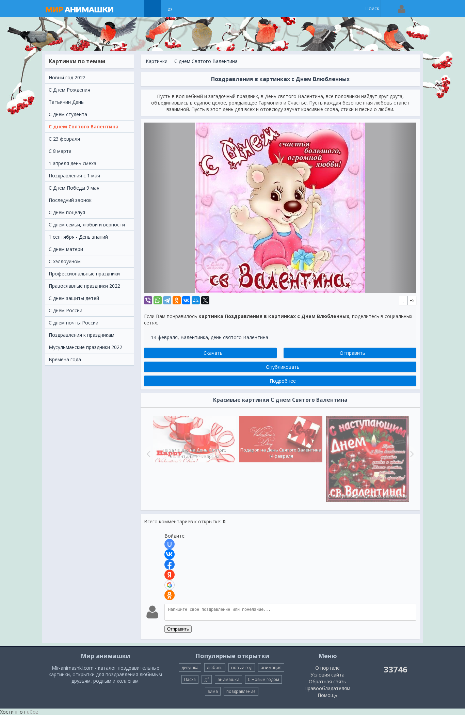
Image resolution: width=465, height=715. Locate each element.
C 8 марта (60, 151)
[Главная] (86, 8)
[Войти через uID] (169, 544)
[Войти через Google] (169, 585)
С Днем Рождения (69, 89)
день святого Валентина (239, 337)
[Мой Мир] (196, 300)
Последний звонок (70, 200)
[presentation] (147, 454)
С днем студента (68, 114)
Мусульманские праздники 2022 (85, 347)
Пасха (190, 679)
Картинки (156, 61)
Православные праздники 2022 (84, 286)
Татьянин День (66, 102)
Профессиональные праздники (84, 273)
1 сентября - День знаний (78, 237)
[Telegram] (167, 300)
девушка (189, 667)
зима (213, 691)
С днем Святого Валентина (83, 126)
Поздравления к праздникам (81, 335)
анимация (271, 667)
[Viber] (148, 300)
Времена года (65, 359)
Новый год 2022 (67, 77)
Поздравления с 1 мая (74, 175)
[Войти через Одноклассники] (169, 595)
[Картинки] (152, 8)
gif (206, 679)
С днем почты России (73, 322)
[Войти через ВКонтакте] (169, 554)
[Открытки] (135, 8)
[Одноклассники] (177, 300)
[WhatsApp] (158, 300)
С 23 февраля (64, 139)
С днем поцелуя (67, 212)
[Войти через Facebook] (169, 564)
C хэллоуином (65, 261)
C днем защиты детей (74, 298)
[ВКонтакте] (186, 300)
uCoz (32, 712)
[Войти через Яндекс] (169, 575)
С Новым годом (263, 679)
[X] (205, 300)
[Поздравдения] (186, 8)
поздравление (241, 691)
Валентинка (194, 337)
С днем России (65, 310)
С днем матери (66, 249)
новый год (241, 667)
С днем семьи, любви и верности (87, 224)
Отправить (178, 629)
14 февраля (164, 337)
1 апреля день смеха (72, 163)
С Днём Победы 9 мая (74, 188)
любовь (215, 667)
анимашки (228, 679)
